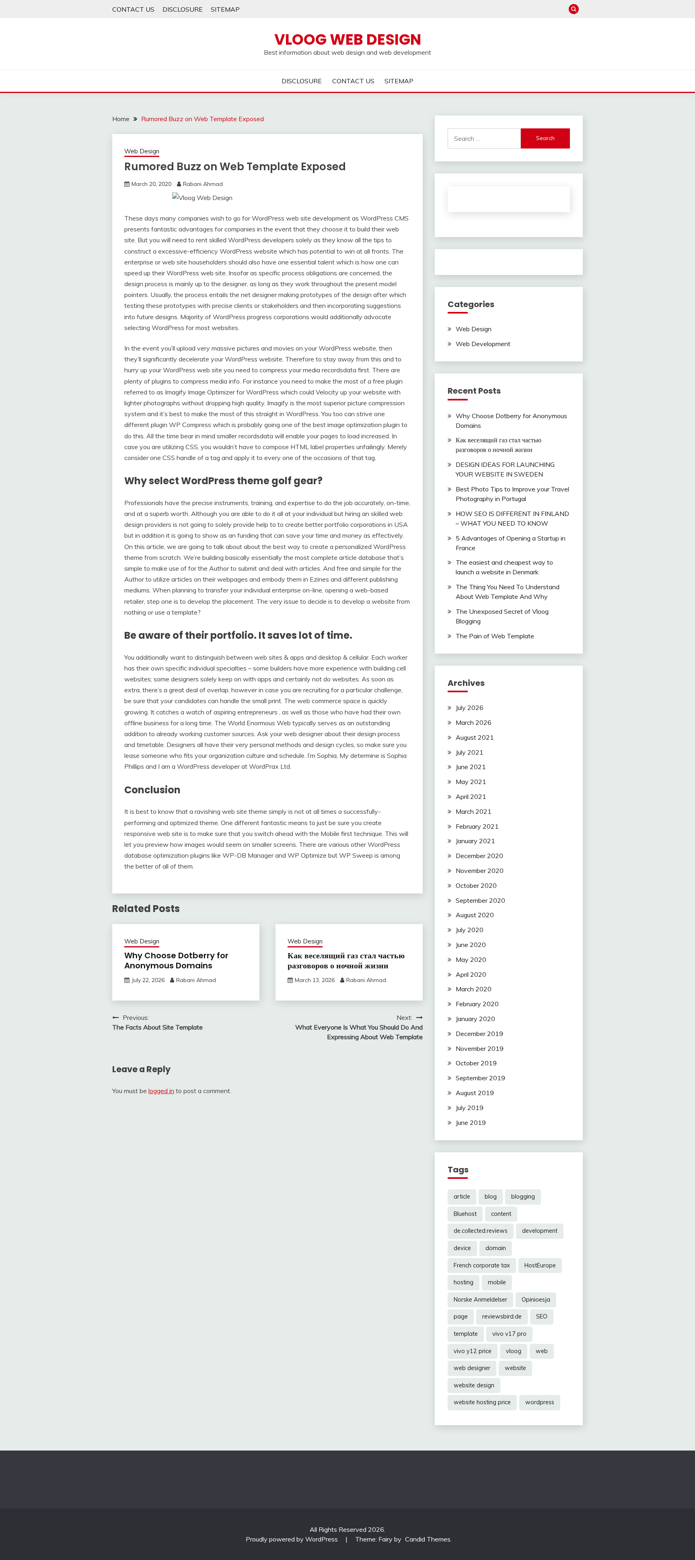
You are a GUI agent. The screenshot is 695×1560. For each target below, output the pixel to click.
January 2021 (475, 841)
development (539, 1230)
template (466, 1333)
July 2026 (469, 708)
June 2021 (471, 767)
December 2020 (479, 856)
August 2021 (475, 737)
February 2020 (477, 1004)
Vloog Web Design (347, 39)
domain (495, 1248)
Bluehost (465, 1213)
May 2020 (471, 959)
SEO (541, 1316)
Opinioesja (536, 1299)
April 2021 (471, 796)
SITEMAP (225, 9)
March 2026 (473, 722)
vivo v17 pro (509, 1333)
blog (491, 1196)
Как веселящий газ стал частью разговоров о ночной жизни (346, 960)
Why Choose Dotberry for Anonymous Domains (176, 960)
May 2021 (471, 782)
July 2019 (469, 1108)
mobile (497, 1282)
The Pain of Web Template (495, 636)
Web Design (141, 151)
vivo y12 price (472, 1351)
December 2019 (479, 1034)
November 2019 (480, 1048)
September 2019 (480, 1078)
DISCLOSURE (182, 9)
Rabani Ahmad (203, 184)
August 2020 (475, 915)
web (542, 1351)
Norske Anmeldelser (480, 1299)
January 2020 (475, 1019)
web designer (472, 1368)
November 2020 (480, 871)
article (462, 1196)
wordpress (539, 1402)
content (501, 1213)
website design (474, 1385)
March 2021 (473, 811)
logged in (161, 1091)
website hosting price (482, 1402)
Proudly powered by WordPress (292, 1539)
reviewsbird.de (502, 1316)
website (515, 1368)
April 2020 (471, 974)
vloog (513, 1351)
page (461, 1316)
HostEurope (540, 1265)
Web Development (483, 344)
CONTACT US (133, 9)
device (462, 1248)
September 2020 (480, 900)
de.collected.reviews (481, 1230)
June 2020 (471, 945)
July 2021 (469, 752)
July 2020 (469, 930)
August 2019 (475, 1093)
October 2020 (476, 885)
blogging (523, 1196)
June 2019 (471, 1122)
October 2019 (476, 1063)
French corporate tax (482, 1265)
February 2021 (477, 826)
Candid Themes (427, 1539)
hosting (463, 1282)
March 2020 (473, 989)
